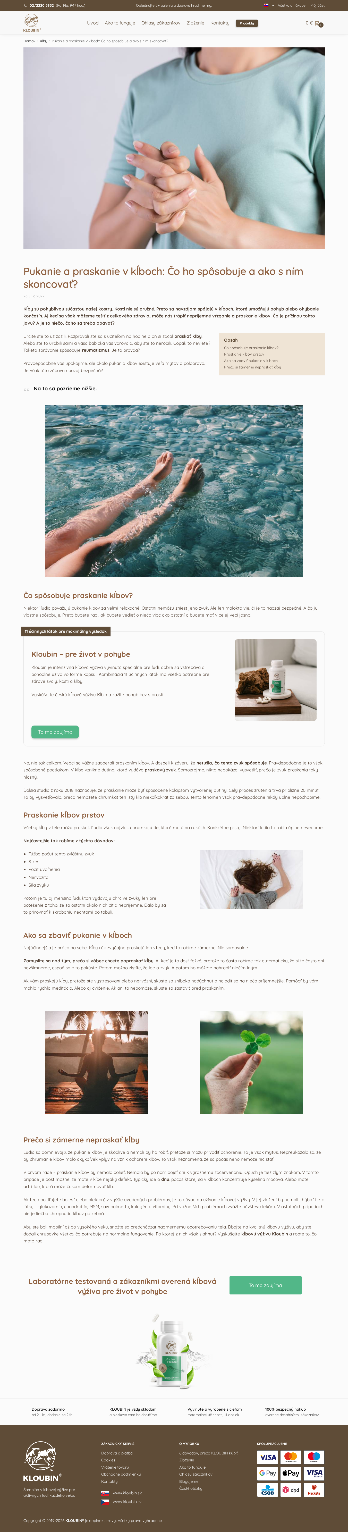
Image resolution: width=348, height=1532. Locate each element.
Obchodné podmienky (121, 1474)
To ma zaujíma (55, 732)
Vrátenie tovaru (115, 1467)
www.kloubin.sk (127, 1492)
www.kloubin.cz (127, 1501)
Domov (29, 41)
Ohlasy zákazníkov (196, 1474)
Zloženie (186, 1460)
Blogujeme (188, 1481)
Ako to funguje (192, 1467)
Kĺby (43, 41)
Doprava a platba (117, 1453)
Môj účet (317, 5)
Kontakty (109, 1481)
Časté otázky (190, 1488)
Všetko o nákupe (291, 5)
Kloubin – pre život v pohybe (80, 654)
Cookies (108, 1460)
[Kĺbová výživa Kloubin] (276, 719)
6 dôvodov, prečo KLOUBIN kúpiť (208, 1453)
